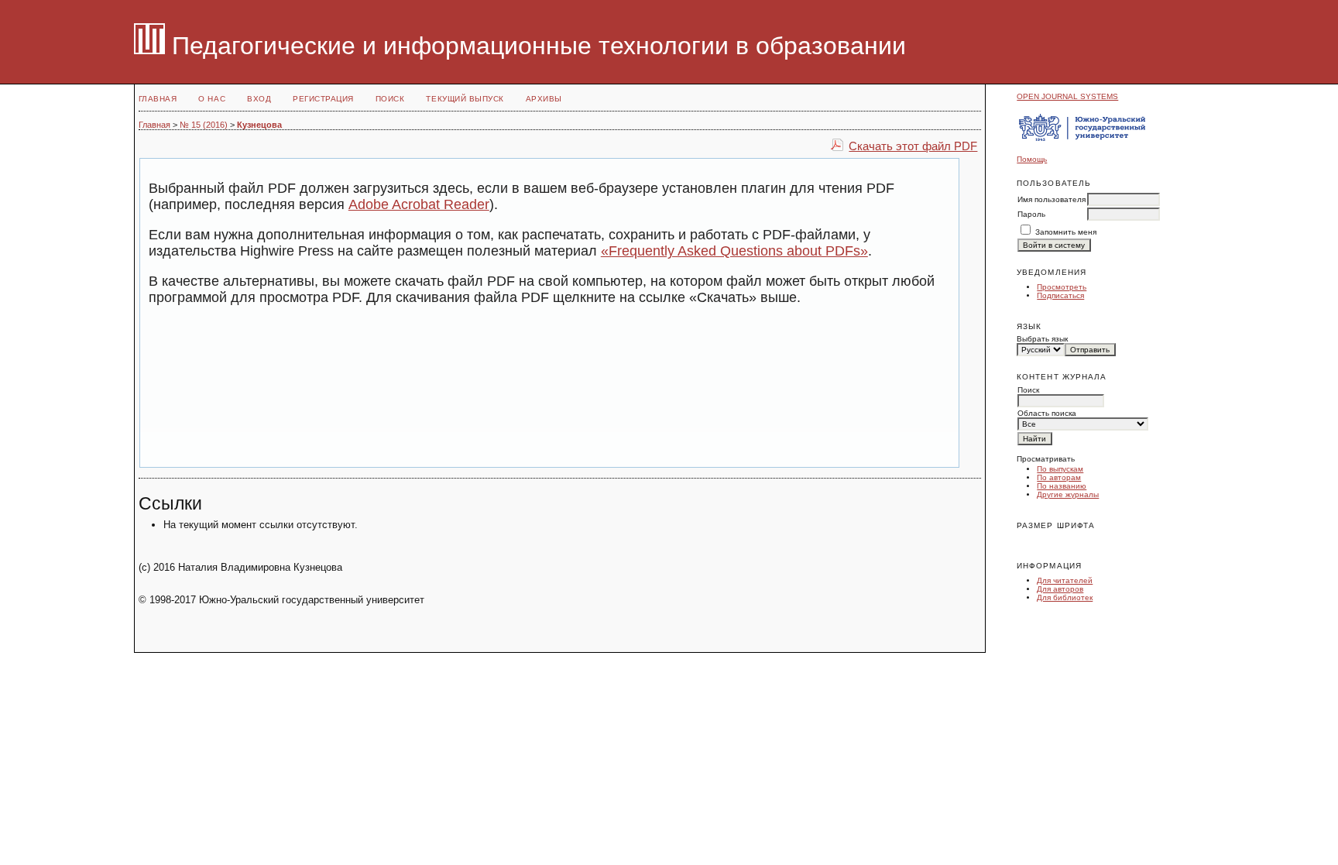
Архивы (544, 98)
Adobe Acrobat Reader (418, 204)
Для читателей (1065, 580)
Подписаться (1060, 295)
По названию (1061, 486)
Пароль (1031, 214)
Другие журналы (1068, 494)
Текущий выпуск (464, 98)
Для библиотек (1065, 597)
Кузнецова (259, 124)
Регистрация (323, 98)
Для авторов (1060, 589)
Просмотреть (1061, 287)
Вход (259, 98)
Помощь (1032, 159)
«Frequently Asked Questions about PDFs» (734, 251)
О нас (211, 98)
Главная (158, 98)
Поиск (390, 98)
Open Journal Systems (1067, 96)
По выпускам (1060, 469)
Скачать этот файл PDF (913, 146)
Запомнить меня (1065, 232)
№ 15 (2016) (204, 124)
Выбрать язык (1042, 339)
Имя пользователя (1051, 199)
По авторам (1059, 477)
